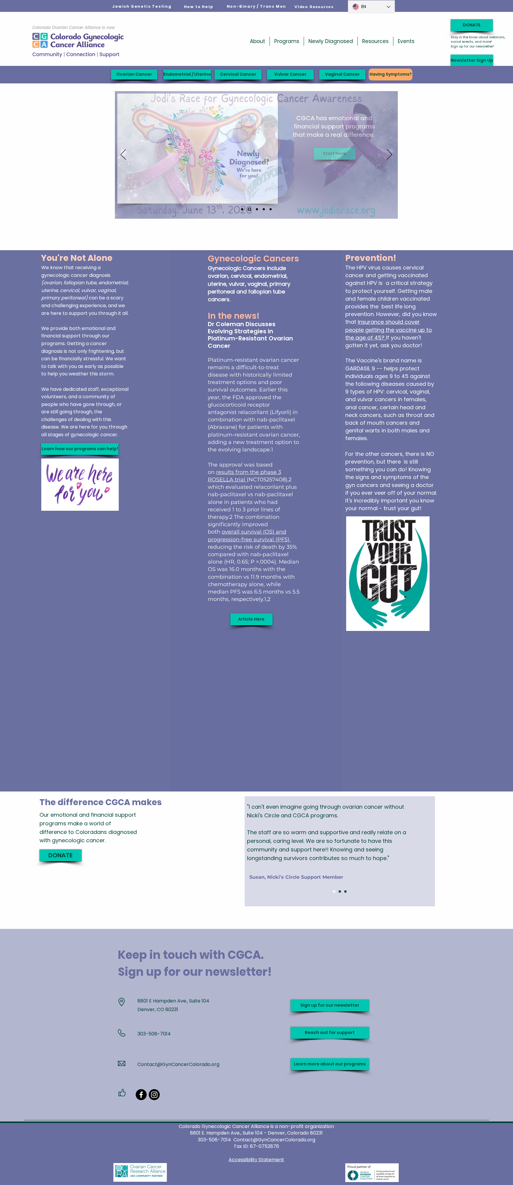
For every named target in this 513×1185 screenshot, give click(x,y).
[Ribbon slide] (271, 209)
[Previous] (123, 155)
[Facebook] (141, 1094)
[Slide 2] (340, 892)
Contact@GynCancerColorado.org (178, 1064)
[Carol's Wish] (264, 209)
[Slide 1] (334, 892)
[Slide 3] (345, 892)
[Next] (389, 155)
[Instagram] (154, 1094)
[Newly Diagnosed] (242, 209)
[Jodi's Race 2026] (249, 209)
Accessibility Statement (256, 1159)
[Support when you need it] (257, 209)
